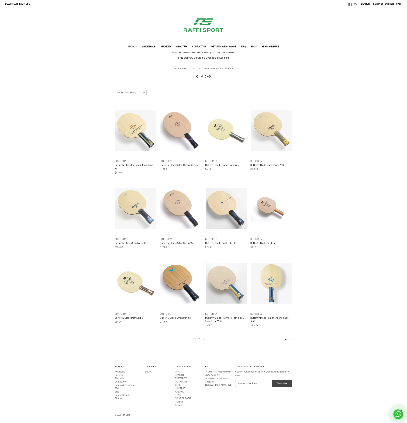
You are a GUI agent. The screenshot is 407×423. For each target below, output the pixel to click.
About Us (181, 46)
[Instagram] (355, 4)
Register (389, 4)
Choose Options (135, 133)
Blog (254, 46)
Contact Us (199, 46)
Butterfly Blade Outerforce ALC (131, 243)
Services (165, 46)
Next (287, 339)
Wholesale (148, 46)
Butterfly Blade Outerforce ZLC (267, 165)
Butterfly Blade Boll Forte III (220, 243)
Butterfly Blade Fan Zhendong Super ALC (270, 319)
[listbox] (135, 92)
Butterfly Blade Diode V (262, 243)
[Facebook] (350, 4)
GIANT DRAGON (183, 398)
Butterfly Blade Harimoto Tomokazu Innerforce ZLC (224, 319)
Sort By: (120, 92)
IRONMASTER (182, 381)
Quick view (133, 127)
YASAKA (179, 391)
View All (179, 405)
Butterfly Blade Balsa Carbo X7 (176, 243)
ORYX (178, 371)
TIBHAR (179, 401)
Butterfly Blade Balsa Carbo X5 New (179, 165)
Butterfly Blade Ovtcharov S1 (175, 317)
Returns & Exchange (223, 46)
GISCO (178, 385)
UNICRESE (180, 388)
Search (365, 4)
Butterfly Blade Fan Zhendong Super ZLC (134, 167)
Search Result (270, 46)
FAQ (243, 46)
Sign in (376, 4)
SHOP (131, 46)
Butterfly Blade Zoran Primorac (222, 165)
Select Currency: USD (18, 4)
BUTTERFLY (181, 378)
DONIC (178, 395)
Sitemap (119, 398)
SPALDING (180, 375)
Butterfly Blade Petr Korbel (129, 317)
